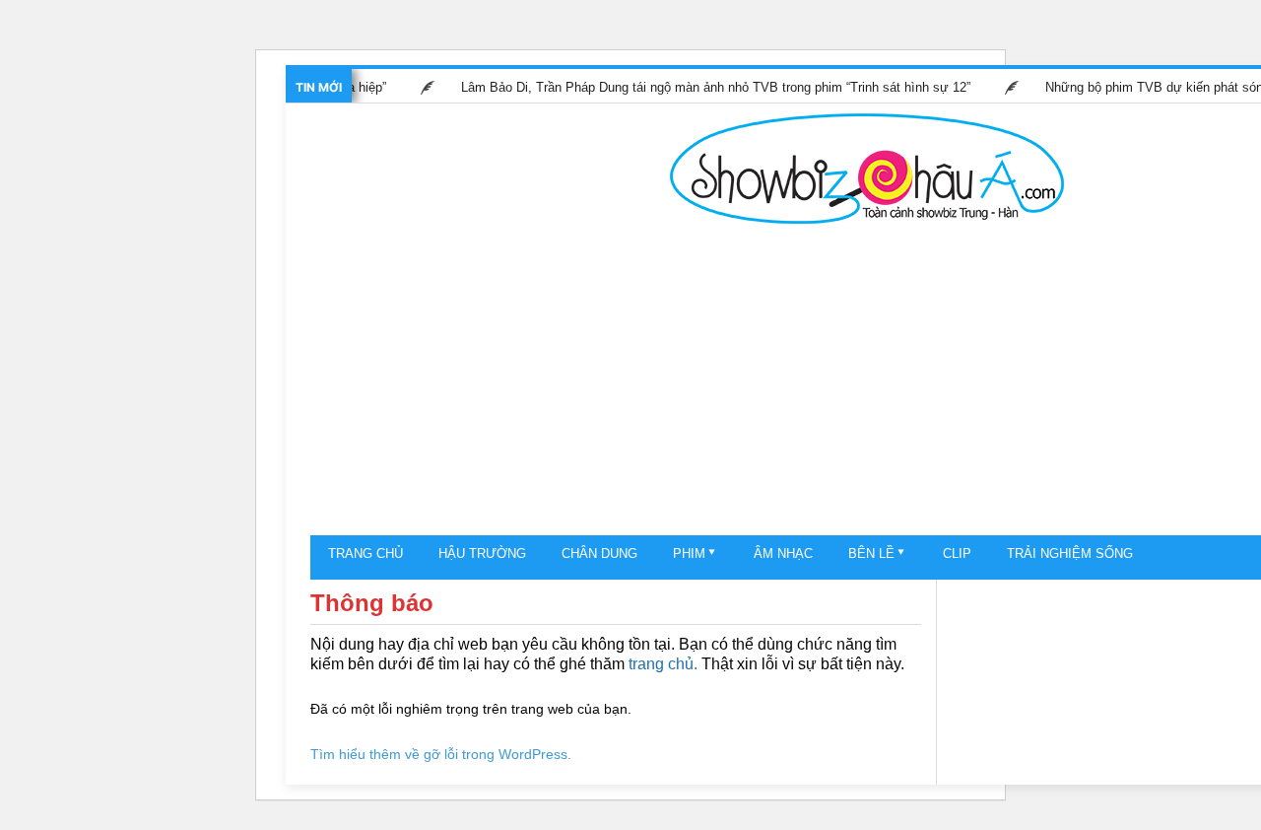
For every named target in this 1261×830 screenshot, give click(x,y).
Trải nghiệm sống (1070, 553)
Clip (957, 553)
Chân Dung (599, 553)
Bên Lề (871, 553)
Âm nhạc (783, 553)
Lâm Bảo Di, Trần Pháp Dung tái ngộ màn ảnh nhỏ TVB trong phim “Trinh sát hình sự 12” (709, 87)
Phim (689, 553)
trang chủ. (663, 664)
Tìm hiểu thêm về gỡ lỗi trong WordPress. (440, 754)
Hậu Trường (482, 553)
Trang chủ (365, 553)
